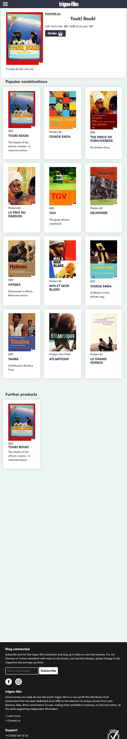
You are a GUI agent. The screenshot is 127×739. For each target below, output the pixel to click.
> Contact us (12, 720)
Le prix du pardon (16, 214)
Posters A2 (53, 14)
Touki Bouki (18, 136)
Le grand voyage (98, 361)
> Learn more (13, 716)
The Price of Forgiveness (101, 139)
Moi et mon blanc (59, 287)
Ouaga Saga (59, 137)
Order (53, 33)
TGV (52, 213)
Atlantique (59, 359)
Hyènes (14, 285)
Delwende (99, 213)
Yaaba (13, 359)
